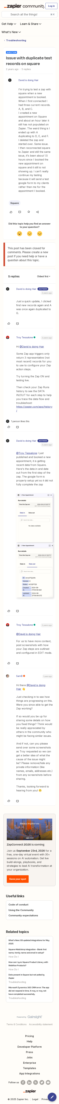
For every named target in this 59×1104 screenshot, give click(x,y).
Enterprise (29, 1062)
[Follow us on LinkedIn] (29, 1082)
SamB (19, 675)
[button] (51, 6)
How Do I (13, 956)
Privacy (46, 1099)
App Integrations (29, 1073)
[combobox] (29, 14)
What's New (10, 32)
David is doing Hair (28, 80)
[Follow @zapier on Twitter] (41, 1082)
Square (14, 203)
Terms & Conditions (16, 1024)
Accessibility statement (41, 1024)
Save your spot (17, 879)
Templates (29, 1068)
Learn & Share (29, 23)
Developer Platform (29, 1046)
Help (29, 1041)
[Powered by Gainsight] (29, 1017)
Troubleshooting (16, 40)
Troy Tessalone (24, 337)
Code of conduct (18, 904)
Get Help (7, 23)
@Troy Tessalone (26, 453)
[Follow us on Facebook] (23, 1082)
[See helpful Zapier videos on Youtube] (48, 1082)
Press (29, 1052)
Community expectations (23, 915)
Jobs (30, 1057)
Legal (35, 1099)
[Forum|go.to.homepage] (22, 5)
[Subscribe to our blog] (35, 1082)
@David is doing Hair (32, 346)
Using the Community (21, 910)
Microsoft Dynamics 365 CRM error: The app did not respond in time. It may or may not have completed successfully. (28, 990)
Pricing (29, 1036)
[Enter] (5, 14)
